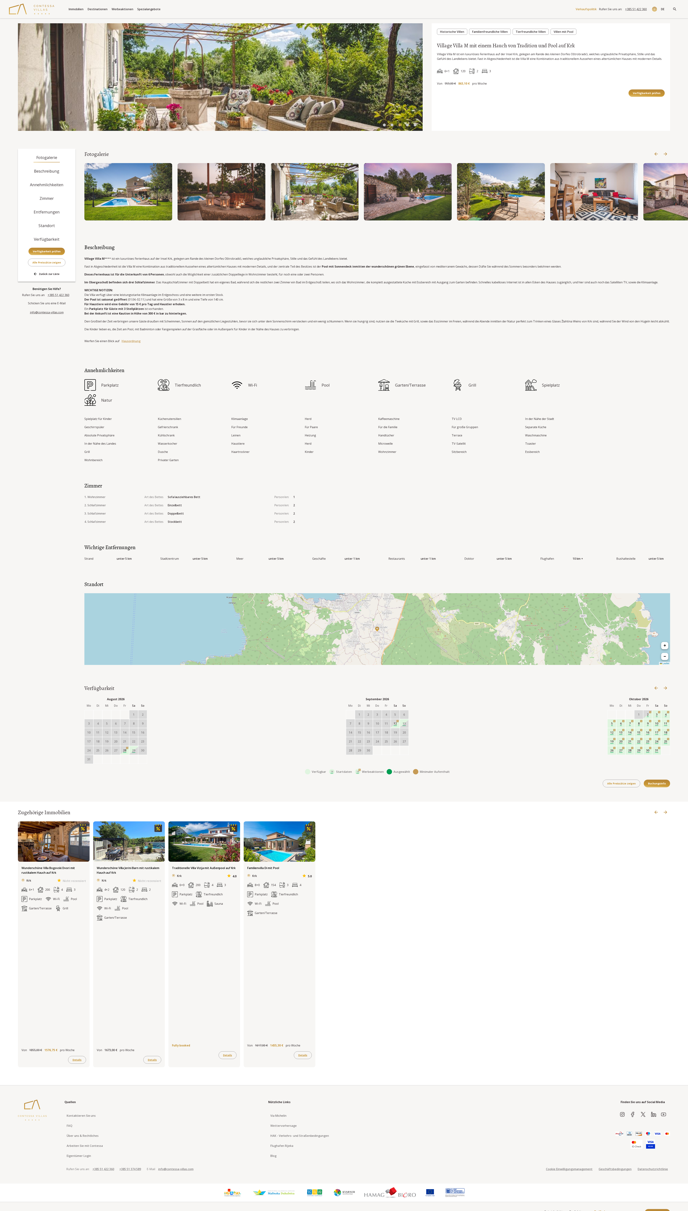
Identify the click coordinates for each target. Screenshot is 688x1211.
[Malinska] (273, 1192)
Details (77, 1060)
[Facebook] (633, 1115)
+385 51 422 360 (636, 9)
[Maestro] (648, 1134)
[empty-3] (115, 714)
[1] (392, 125)
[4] (415, 125)
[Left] (656, 154)
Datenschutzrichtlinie (653, 1169)
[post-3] (124, 759)
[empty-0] (88, 714)
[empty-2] (106, 714)
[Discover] (639, 1134)
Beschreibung (46, 171)
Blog (273, 1156)
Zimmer (47, 198)
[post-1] (106, 759)
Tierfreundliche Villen (531, 32)
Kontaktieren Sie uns (81, 1116)
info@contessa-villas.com (47, 312)
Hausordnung (131, 341)
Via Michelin (278, 1116)
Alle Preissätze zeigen (46, 262)
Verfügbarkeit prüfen (646, 93)
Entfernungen (47, 212)
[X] (643, 1115)
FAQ (69, 1126)
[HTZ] (232, 1192)
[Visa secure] (650, 1144)
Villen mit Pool (563, 32)
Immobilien (76, 9)
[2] (399, 125)
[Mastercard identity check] (636, 1144)
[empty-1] (97, 714)
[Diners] (629, 1134)
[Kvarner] (344, 1192)
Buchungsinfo (657, 783)
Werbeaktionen (122, 9)
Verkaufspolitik (586, 9)
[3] (407, 125)
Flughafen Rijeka (281, 1146)
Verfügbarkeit (46, 239)
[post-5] (142, 759)
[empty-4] (124, 714)
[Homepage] (31, 9)
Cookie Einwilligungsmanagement (569, 1169)
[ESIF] (455, 1192)
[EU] (430, 1192)
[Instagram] (622, 1115)
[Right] (665, 154)
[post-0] (97, 759)
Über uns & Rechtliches (83, 1136)
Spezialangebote (149, 9)
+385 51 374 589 (130, 1169)
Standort (47, 225)
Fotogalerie (46, 157)
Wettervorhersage (283, 1126)
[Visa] (657, 1134)
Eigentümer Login (79, 1156)
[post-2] (115, 759)
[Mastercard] (667, 1134)
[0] (384, 125)
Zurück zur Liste (49, 274)
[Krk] (315, 1192)
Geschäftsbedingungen (615, 1169)
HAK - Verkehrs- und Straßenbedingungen (299, 1136)
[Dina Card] (619, 1134)
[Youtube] (663, 1114)
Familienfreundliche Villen (490, 32)
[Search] (674, 9)
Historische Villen (452, 32)
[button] (377, 629)
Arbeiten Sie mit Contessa (85, 1146)
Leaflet (665, 663)
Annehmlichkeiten (46, 184)
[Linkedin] (653, 1115)
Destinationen (98, 9)
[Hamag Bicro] (390, 1192)
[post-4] (133, 759)
